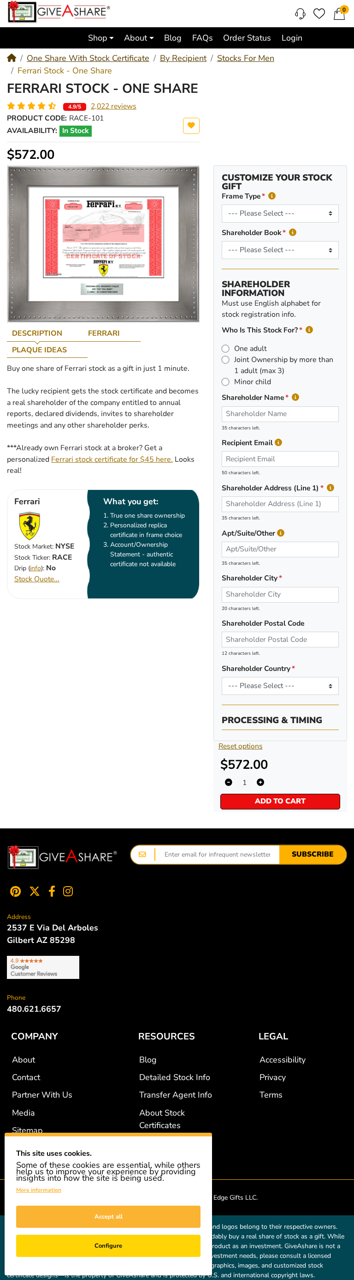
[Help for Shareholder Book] (292, 233)
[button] (101, 37)
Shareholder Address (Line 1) (270, 488)
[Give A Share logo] (59, 12)
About (23, 1059)
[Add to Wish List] (191, 126)
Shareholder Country (256, 669)
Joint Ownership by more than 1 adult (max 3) (283, 365)
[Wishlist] (319, 13)
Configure (108, 1246)
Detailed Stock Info (174, 1077)
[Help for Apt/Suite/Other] (280, 533)
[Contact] (300, 13)
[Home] (11, 58)
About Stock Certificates (162, 1119)
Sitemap (27, 1130)
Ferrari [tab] (104, 333)
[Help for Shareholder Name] (295, 398)
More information (38, 1190)
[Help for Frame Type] (272, 196)
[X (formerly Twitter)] (34, 891)
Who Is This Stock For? (260, 330)
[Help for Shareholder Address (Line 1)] (330, 488)
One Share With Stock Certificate (88, 58)
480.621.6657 (34, 1008)
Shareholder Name (253, 397)
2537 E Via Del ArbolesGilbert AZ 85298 (52, 933)
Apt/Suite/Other (248, 533)
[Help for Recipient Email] (278, 443)
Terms (271, 1094)
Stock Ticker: (32, 557)
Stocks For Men (245, 58)
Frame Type (241, 196)
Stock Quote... (36, 579)
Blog (148, 1059)
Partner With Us (42, 1094)
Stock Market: (33, 546)
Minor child (252, 382)
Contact (26, 1077)
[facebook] (51, 891)
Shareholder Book (251, 233)
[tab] (45, 334)
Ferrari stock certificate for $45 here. (112, 459)
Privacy (273, 1077)
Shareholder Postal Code (263, 623)
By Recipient (183, 58)
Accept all (108, 1217)
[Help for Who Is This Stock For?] (309, 330)
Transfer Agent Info (175, 1094)
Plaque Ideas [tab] (39, 350)
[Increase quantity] (260, 783)
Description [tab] (37, 333)
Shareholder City (249, 578)
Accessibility (283, 1059)
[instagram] (70, 891)
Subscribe (313, 854)
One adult (250, 349)
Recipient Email (247, 443)
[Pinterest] (13, 891)
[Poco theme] (62, 857)
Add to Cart (280, 801)
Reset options (240, 746)
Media (23, 1112)
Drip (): (29, 568)
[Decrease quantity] (228, 783)
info (35, 568)
